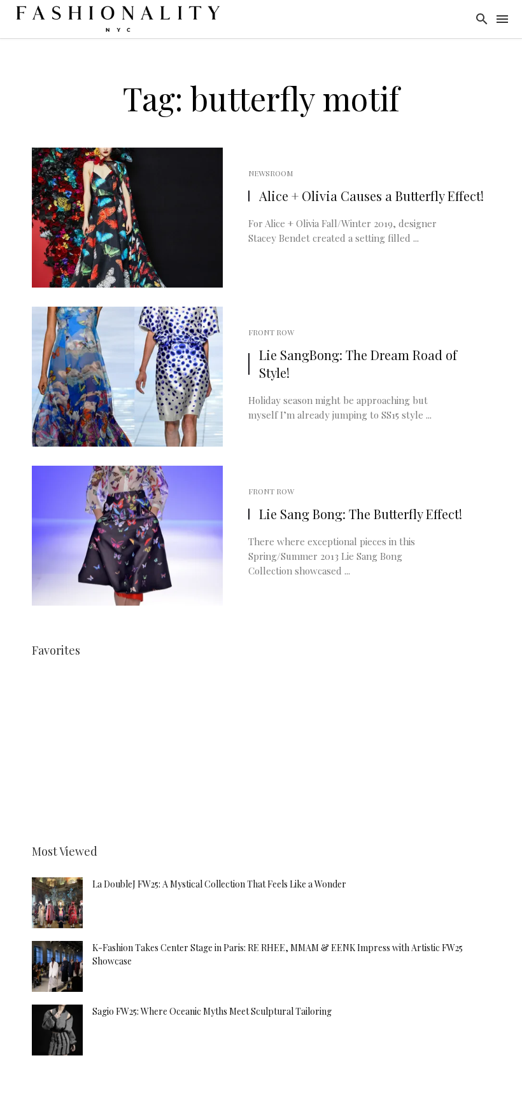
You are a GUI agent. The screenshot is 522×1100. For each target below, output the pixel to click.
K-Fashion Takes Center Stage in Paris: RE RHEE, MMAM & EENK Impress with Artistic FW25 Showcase (277, 954)
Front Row (271, 332)
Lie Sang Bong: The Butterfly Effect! (360, 513)
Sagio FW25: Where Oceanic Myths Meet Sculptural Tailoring (212, 1011)
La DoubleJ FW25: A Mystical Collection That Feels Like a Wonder (219, 884)
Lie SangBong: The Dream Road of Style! (358, 363)
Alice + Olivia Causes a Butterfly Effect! (371, 195)
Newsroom (270, 173)
